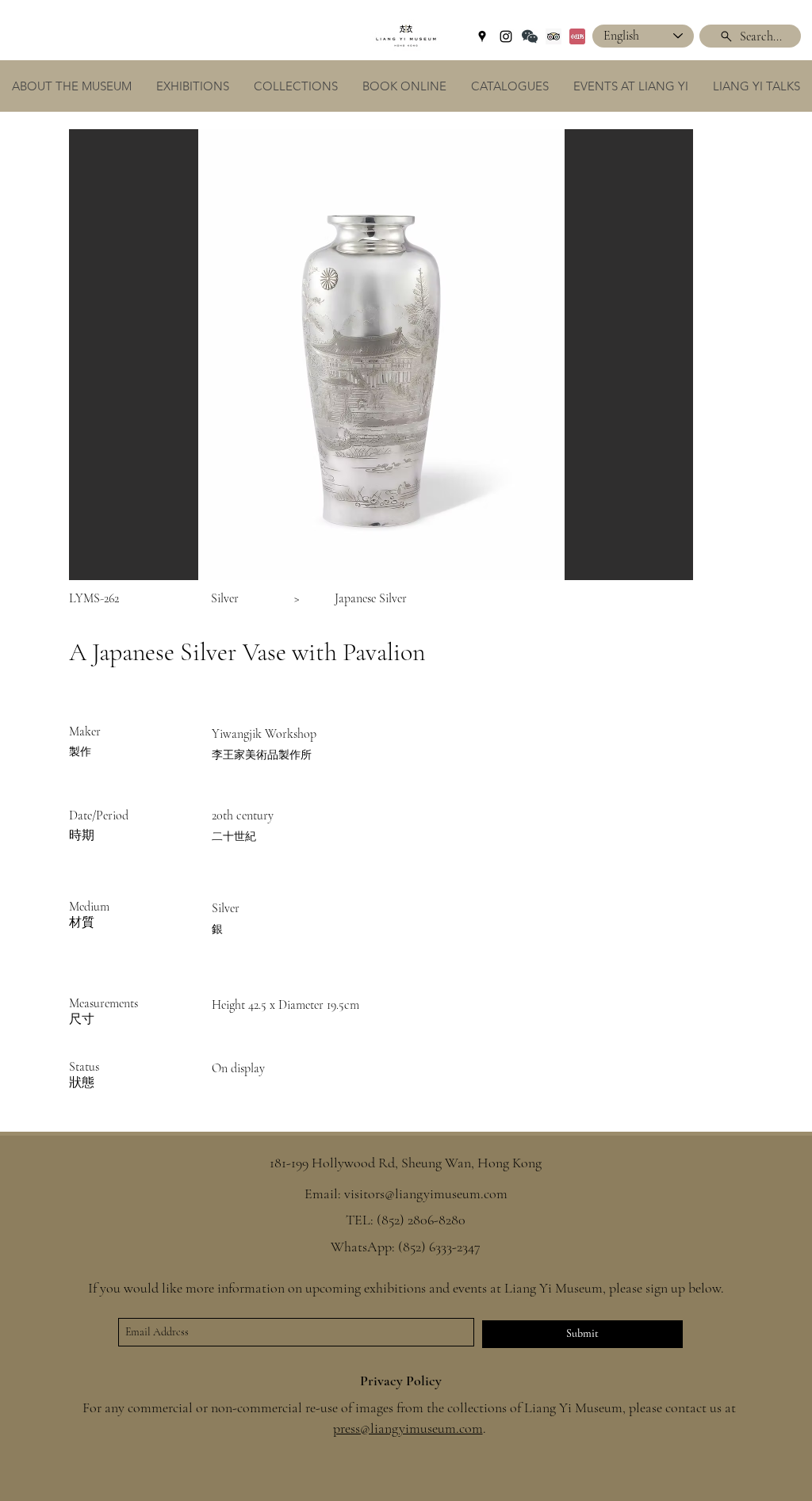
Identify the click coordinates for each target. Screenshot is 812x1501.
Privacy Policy (401, 1380)
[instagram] (506, 36)
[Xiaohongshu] (577, 36)
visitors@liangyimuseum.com (426, 1193)
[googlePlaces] (482, 36)
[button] (381, 354)
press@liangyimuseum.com (408, 1428)
